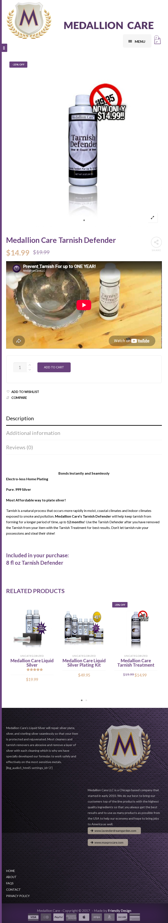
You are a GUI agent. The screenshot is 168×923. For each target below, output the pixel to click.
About (11, 877)
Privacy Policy (18, 896)
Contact (13, 889)
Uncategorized (32, 655)
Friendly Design (119, 910)
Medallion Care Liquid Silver (32, 662)
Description (20, 418)
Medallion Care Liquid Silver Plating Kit (84, 662)
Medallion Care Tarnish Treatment (135, 662)
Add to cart (54, 367)
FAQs (10, 883)
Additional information (33, 433)
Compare (19, 397)
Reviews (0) (19, 447)
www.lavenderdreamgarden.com (115, 830)
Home (10, 871)
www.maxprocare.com (108, 842)
